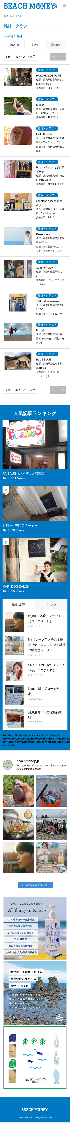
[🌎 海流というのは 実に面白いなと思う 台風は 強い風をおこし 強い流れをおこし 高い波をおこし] (51, 791)
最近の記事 (19, 604)
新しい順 (14, 44)
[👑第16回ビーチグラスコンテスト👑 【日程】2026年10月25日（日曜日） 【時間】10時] (18, 824)
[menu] (64, 6)
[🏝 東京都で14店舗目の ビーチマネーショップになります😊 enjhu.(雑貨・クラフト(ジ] (18, 857)
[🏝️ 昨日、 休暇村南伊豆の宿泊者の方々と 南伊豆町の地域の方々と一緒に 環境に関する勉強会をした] (51, 824)
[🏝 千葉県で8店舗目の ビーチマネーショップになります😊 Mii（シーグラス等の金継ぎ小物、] (51, 857)
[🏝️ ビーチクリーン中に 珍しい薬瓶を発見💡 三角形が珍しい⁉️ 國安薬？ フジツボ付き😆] (18, 791)
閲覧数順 (55, 44)
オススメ (51, 604)
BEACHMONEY (26, 1117)
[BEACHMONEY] (30, 5)
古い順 (34, 44)
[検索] (55, 6)
